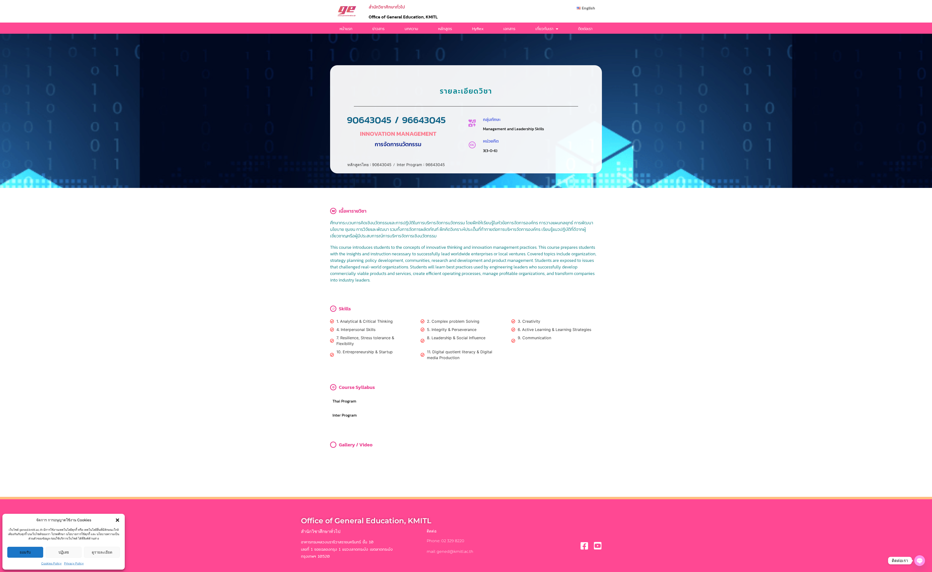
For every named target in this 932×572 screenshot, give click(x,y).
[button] (117, 520)
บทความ (411, 29)
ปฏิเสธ (63, 552)
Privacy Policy (74, 563)
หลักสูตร (445, 29)
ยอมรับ (25, 552)
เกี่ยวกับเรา (544, 29)
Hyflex (477, 29)
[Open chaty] (919, 560)
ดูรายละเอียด (102, 552)
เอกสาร (509, 29)
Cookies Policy (51, 563)
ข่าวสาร (378, 29)
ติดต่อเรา (585, 29)
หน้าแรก (346, 29)
